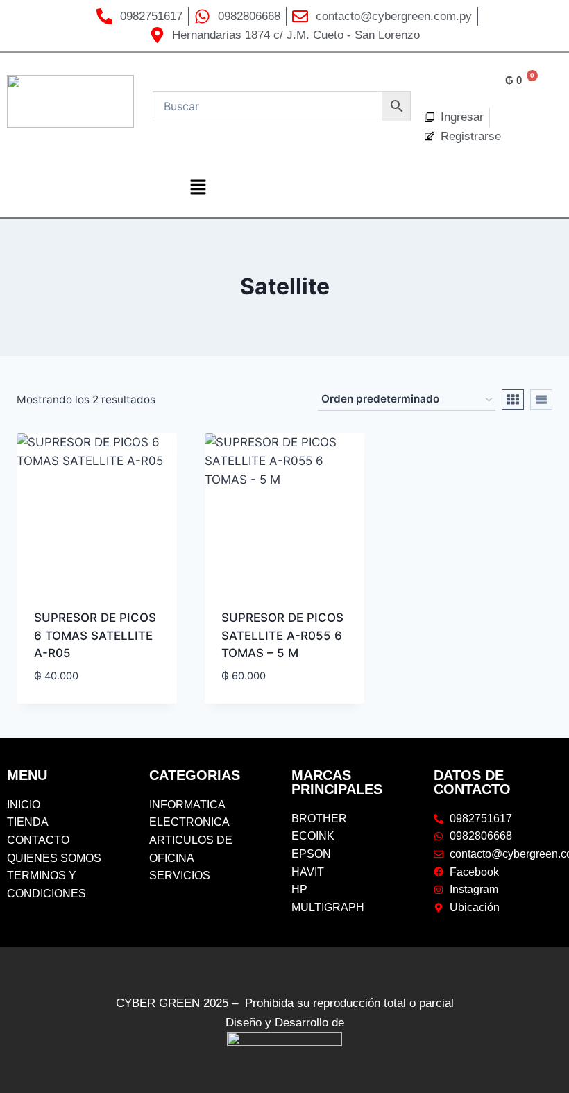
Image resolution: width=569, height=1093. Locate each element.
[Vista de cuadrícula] (513, 399)
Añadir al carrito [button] (86, 698)
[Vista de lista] (541, 399)
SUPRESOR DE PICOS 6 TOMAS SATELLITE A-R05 (95, 635)
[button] (198, 188)
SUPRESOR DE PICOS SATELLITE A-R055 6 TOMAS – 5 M (282, 635)
